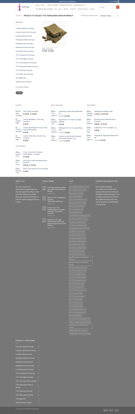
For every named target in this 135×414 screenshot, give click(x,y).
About (66, 9)
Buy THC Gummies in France (77, 280)
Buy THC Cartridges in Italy (77, 274)
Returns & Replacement (44, 9)
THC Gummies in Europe (24, 70)
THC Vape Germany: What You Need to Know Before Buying (56, 189)
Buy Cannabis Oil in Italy (76, 193)
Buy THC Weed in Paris (76, 303)
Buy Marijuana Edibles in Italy (78, 222)
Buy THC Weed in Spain (76, 306)
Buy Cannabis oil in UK (76, 196)
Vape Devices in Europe (23, 82)
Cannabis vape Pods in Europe (26, 32)
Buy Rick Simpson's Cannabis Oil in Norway (79, 263)
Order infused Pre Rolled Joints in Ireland (79, 326)
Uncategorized (21, 78)
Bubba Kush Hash (47, 49)
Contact (73, 9)
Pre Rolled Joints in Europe (25, 51)
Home (37, 5)
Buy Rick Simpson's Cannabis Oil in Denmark (79, 258)
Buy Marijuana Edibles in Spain (78, 225)
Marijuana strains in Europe (25, 47)
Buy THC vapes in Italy (76, 293)
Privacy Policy (83, 9)
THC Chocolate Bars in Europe (26, 62)
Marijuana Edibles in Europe (25, 40)
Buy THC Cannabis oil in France (78, 267)
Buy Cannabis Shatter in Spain (78, 203)
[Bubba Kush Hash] (54, 33)
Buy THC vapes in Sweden (77, 296)
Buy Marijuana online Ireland (77, 238)
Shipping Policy (79, 5)
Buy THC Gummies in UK (76, 287)
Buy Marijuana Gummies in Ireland (79, 228)
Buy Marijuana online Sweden (78, 248)
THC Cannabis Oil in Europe (25, 55)
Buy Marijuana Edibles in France (78, 219)
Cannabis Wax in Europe (24, 36)
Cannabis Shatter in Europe (25, 28)
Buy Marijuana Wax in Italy (77, 251)
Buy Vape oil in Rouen (75, 315)
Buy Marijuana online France (77, 235)
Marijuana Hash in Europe (24, 43)
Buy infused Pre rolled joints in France (80, 215)
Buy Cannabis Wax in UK (76, 209)
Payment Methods (66, 5)
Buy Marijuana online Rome (77, 244)
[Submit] (117, 7)
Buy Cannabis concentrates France (79, 187)
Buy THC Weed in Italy (76, 299)
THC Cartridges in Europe (24, 59)
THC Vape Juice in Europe (24, 74)
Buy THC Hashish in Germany (78, 290)
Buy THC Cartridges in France (78, 271)
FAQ (56, 9)
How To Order (52, 5)
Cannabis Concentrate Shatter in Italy (80, 319)
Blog (60, 9)
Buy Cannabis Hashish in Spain (78, 190)
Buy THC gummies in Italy (77, 283)
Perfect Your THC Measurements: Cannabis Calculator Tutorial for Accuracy (56, 210)
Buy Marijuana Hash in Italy (77, 231)
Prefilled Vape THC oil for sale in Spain (80, 333)
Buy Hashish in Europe (76, 212)
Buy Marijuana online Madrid (77, 241)
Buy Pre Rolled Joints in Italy (77, 254)
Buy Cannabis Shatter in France (78, 199)
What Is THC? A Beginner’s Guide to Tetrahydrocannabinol (56, 199)
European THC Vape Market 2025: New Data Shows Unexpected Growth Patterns (56, 222)
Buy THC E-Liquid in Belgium (77, 277)
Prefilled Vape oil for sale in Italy (78, 330)
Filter (19, 93)
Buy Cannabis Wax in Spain (77, 206)
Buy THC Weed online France (78, 309)
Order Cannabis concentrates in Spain (80, 322)
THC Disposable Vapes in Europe (27, 66)
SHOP (42, 5)
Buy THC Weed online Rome (77, 312)
